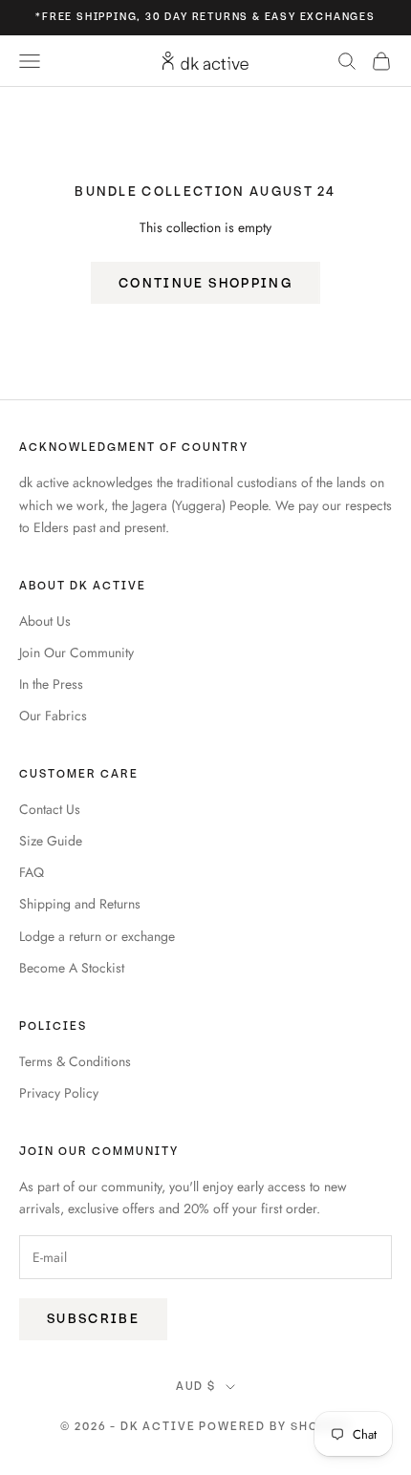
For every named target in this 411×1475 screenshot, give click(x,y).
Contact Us (49, 809)
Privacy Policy (58, 1092)
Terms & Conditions (75, 1061)
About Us (45, 621)
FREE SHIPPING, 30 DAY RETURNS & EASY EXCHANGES (209, 17)
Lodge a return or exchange (97, 936)
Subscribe (93, 1319)
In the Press (51, 684)
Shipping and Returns (80, 903)
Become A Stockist (71, 967)
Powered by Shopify (275, 1427)
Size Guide (50, 840)
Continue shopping (205, 283)
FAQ (31, 872)
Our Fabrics (53, 715)
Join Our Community (76, 652)
